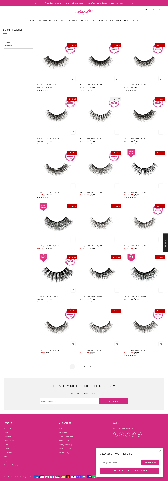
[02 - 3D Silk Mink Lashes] (100, 62)
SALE (135, 20)
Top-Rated (8, 453)
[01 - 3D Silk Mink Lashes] (57, 62)
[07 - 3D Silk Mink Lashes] (57, 169)
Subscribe (150, 462)
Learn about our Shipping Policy (129, 471)
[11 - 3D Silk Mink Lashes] (100, 223)
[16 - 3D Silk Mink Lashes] (57, 327)
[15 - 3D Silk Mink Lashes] (144, 274)
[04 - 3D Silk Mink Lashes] (57, 116)
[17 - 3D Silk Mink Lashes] (100, 327)
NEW (32, 20)
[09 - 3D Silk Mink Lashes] (144, 169)
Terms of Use (63, 440)
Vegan (6, 461)
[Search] (163, 9)
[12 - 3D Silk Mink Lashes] (144, 223)
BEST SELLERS (44, 20)
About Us (7, 428)
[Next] (132, 3)
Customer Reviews (11, 465)
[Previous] (35, 3)
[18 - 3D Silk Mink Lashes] (144, 327)
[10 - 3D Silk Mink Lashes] (57, 223)
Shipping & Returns (65, 436)
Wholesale (62, 432)
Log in (146, 9)
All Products (8, 457)
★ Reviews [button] (166, 242)
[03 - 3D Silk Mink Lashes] (144, 62)
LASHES (72, 20)
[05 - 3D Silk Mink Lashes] (100, 116)
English (25, 477)
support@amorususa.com (123, 428)
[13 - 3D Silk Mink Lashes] (57, 274)
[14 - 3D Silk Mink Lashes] (100, 274)
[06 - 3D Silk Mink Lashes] (144, 116)
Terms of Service (64, 449)
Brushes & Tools (119, 20)
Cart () (156, 9)
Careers (7, 432)
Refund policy (63, 453)
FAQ (60, 428)
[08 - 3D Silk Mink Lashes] (100, 169)
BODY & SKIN (99, 20)
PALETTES (58, 20)
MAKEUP (84, 20)
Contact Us (8, 436)
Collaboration (9, 440)
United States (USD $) (11, 477)
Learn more (99, 3)
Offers (6, 444)
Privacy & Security (65, 444)
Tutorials (7, 449)
